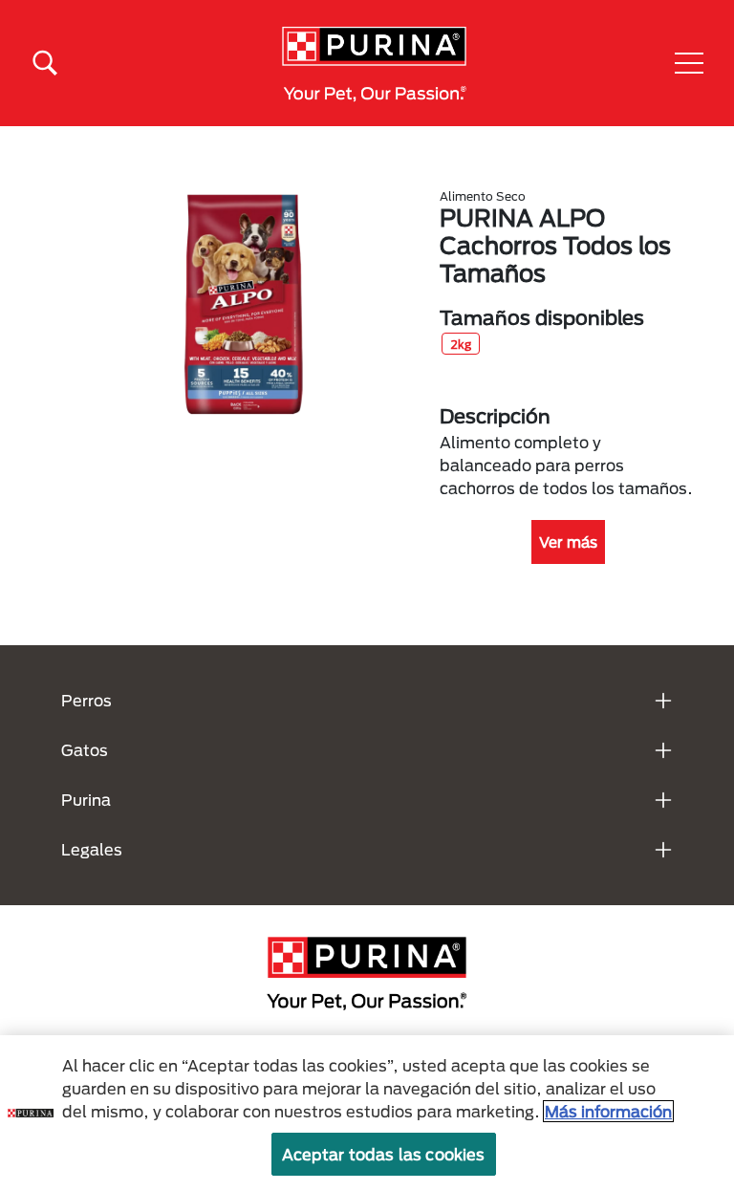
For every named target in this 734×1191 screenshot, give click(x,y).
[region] (367, 1113)
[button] (689, 63)
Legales (91, 849)
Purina (86, 799)
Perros (86, 700)
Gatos (84, 750)
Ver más (568, 542)
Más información (608, 1111)
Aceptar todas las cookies (384, 1154)
